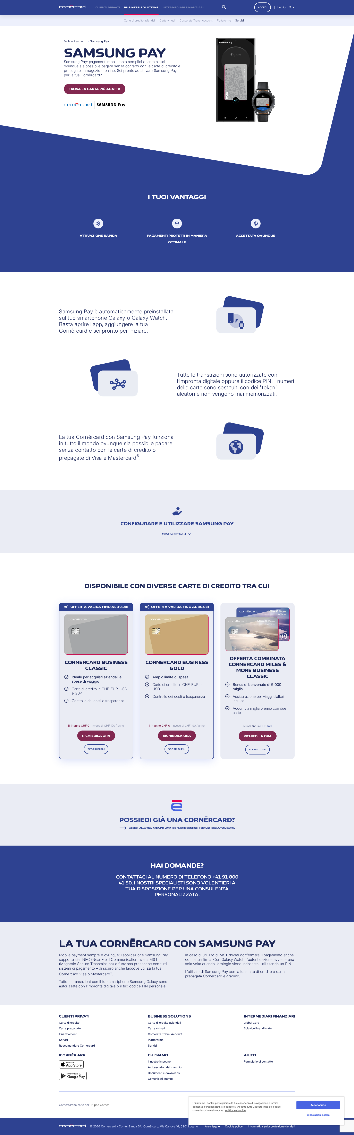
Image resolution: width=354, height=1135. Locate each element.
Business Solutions (141, 7)
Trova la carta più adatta (94, 89)
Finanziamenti (68, 1034)
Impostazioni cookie (318, 1114)
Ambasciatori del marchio (165, 1067)
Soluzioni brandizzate (258, 1028)
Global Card (251, 1022)
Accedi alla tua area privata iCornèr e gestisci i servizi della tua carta (182, 828)
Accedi (262, 7)
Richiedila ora (96, 736)
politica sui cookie (235, 1110)
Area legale (212, 1126)
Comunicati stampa (161, 1078)
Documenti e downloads (164, 1073)
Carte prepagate (70, 1028)
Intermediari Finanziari (183, 7)
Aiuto (282, 7)
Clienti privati (107, 7)
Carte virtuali (156, 1028)
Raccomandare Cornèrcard (77, 1045)
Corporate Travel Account (165, 1034)
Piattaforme (155, 1039)
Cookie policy (234, 1126)
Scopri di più (96, 749)
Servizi (63, 1039)
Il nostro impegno (159, 1061)
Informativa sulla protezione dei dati (271, 1126)
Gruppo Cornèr (99, 1105)
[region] (266, 1111)
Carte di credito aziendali (164, 1022)
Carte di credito (69, 1022)
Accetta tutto (318, 1105)
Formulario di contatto (258, 1061)
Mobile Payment (74, 41)
